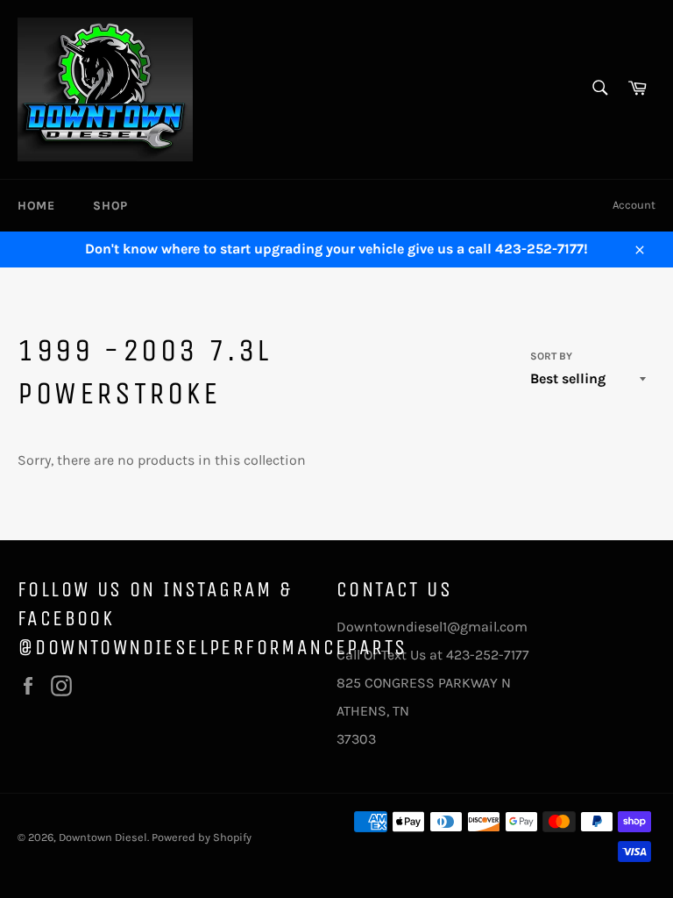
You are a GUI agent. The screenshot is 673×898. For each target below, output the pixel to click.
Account (634, 204)
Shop (110, 205)
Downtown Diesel (103, 837)
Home (36, 205)
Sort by (551, 356)
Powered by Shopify (201, 837)
